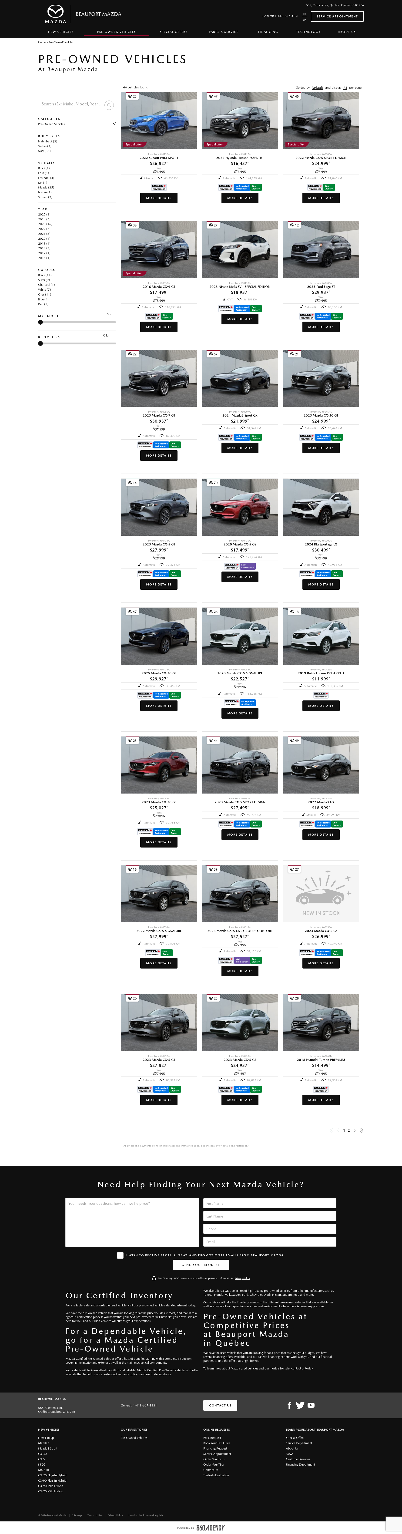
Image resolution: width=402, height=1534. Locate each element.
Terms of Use (95, 1515)
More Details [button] (159, 198)
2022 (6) (44, 229)
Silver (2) (44, 280)
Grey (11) (44, 294)
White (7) (44, 289)
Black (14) (45, 275)
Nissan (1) (45, 192)
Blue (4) (43, 299)
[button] (317, 88)
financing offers (223, 1357)
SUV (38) (44, 151)
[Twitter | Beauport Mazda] (300, 1405)
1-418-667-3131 (287, 16)
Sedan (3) (44, 146)
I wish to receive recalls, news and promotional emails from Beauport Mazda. (205, 1255)
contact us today (302, 1368)
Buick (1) (44, 168)
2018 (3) (44, 248)
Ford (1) (43, 173)
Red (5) (43, 304)
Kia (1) (42, 183)
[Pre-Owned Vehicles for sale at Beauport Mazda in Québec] (354, 1130)
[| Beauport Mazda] (311, 1405)
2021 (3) (44, 233)
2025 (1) (44, 214)
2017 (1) (44, 253)
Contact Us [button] (220, 1405)
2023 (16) (45, 224)
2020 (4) (44, 238)
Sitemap (77, 1515)
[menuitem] (61, 33)
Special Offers (174, 31)
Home (42, 42)
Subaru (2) (45, 197)
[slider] (40, 322)
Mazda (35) (46, 187)
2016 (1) (44, 258)
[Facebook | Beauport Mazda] (289, 1405)
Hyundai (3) (46, 178)
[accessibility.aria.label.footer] (211, 1528)
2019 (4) (44, 243)
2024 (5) (44, 219)
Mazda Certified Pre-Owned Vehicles (90, 1358)
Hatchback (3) (47, 141)
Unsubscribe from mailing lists (145, 1515)
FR (304, 14)
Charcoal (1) (46, 284)
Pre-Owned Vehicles (51, 124)
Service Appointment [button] (337, 16)
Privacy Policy (242, 1278)
